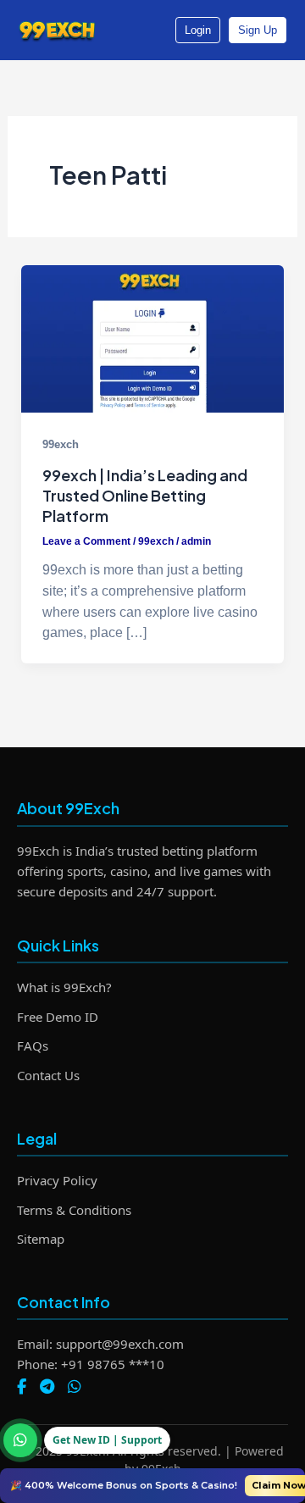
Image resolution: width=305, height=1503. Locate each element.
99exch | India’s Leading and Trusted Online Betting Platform (144, 494)
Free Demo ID (57, 1016)
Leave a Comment (86, 541)
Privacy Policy (57, 1180)
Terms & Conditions (74, 1209)
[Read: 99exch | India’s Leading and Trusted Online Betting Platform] (152, 339)
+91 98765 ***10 (112, 1364)
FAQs (32, 1045)
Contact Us (48, 1075)
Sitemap (40, 1238)
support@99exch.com (120, 1343)
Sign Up (257, 30)
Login (198, 30)
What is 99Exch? (64, 987)
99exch (60, 444)
